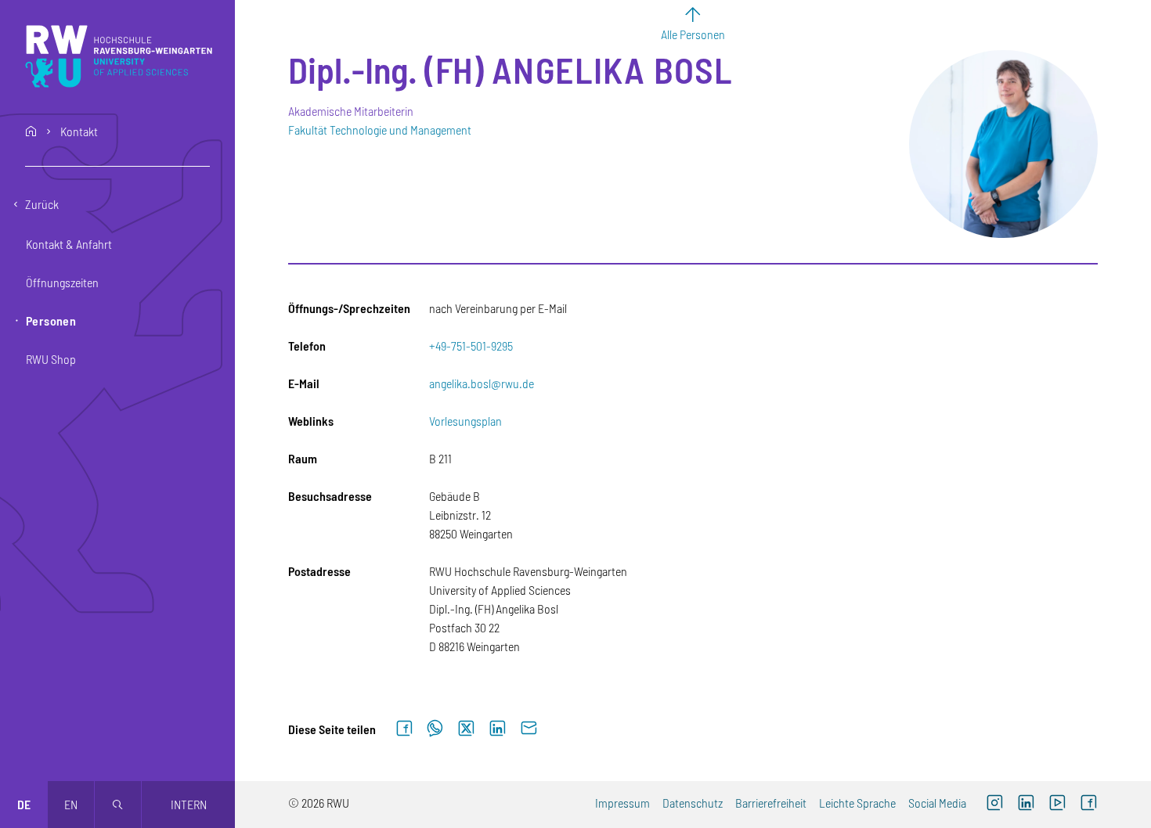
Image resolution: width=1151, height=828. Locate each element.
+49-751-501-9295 (471, 345)
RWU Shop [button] (51, 358)
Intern (189, 804)
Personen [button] (51, 320)
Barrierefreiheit (770, 802)
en (71, 804)
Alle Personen (693, 34)
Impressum (622, 802)
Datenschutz (692, 802)
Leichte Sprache (857, 802)
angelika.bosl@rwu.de (481, 383)
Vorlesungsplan (465, 420)
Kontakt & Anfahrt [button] (69, 243)
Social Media (937, 802)
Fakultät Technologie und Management (379, 129)
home (31, 131)
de (24, 804)
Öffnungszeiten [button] (62, 282)
